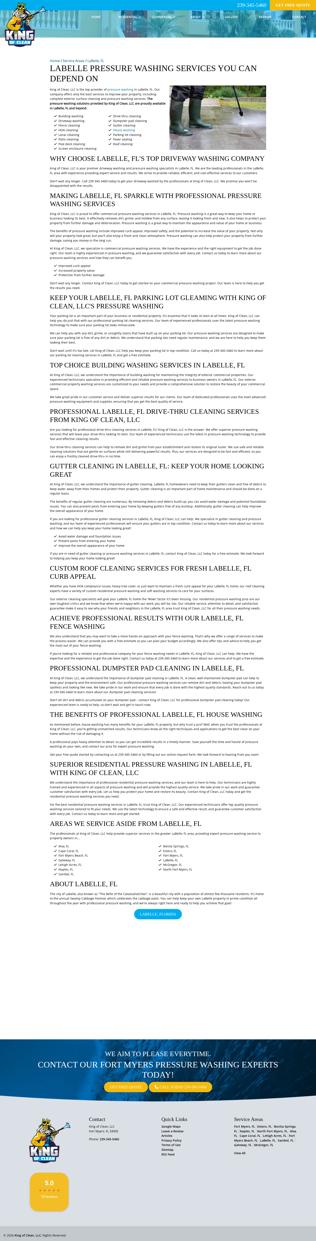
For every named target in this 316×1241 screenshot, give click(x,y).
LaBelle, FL (95, 60)
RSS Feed (168, 1154)
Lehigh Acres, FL (275, 1136)
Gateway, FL (243, 1145)
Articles (166, 1136)
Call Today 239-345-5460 (182, 1087)
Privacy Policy (171, 1140)
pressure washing (120, 89)
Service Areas (73, 60)
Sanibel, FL (286, 1140)
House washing (124, 130)
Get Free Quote (293, 5)
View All (239, 1153)
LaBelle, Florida (158, 914)
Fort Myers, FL (244, 1126)
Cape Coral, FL (250, 1136)
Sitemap (167, 1150)
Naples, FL (247, 1131)
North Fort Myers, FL (272, 1131)
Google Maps (171, 1126)
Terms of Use (171, 1145)
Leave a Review (172, 1131)
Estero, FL (264, 1126)
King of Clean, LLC (28, 1235)
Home (55, 60)
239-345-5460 (251, 5)
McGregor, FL (263, 1145)
